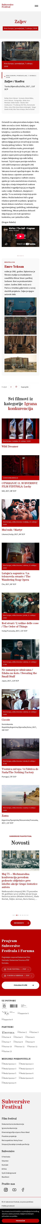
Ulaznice (5, 1161)
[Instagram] (6, 1191)
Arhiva (4, 1169)
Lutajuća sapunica (16, 577)
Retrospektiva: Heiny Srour (12, 1140)
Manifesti (5, 1177)
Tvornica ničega (20, 770)
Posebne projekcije (9, 1136)
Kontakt (5, 1165)
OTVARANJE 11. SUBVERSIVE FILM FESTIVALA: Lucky (19, 485)
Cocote (6, 720)
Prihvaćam (20, 1221)
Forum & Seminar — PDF (18, 975)
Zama (5, 816)
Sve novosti (19, 923)
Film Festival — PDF (16, 969)
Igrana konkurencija (22, 406)
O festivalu (6, 1157)
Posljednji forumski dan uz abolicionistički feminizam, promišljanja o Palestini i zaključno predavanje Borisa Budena (19, 880)
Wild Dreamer (10, 446)
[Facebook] (23, 1191)
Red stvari (20, 625)
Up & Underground (9, 1173)
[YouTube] (14, 1191)
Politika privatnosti (8, 1206)
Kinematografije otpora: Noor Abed (15, 1132)
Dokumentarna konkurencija (13, 1124)
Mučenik (12, 530)
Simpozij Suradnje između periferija (15, 1144)
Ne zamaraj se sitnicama (19, 673)
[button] (36, 6)
